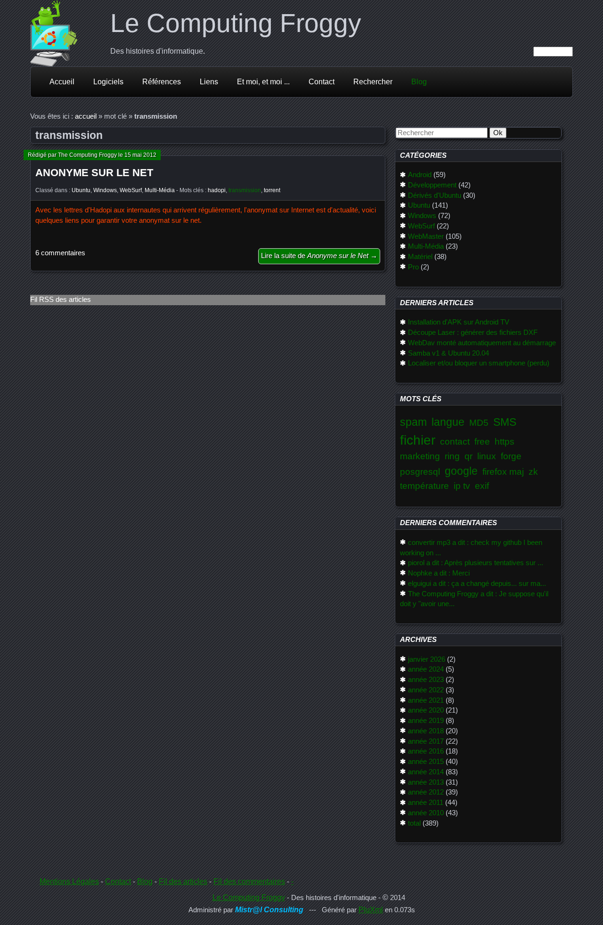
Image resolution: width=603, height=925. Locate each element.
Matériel (420, 256)
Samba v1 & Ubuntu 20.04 (448, 353)
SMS (504, 422)
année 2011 (425, 802)
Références (161, 82)
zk (533, 472)
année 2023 (426, 679)
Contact (321, 82)
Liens (209, 82)
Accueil (61, 82)
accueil (86, 116)
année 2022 (426, 690)
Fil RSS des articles (60, 299)
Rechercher (372, 82)
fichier (417, 440)
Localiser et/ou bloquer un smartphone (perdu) (478, 363)
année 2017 (426, 741)
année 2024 (426, 669)
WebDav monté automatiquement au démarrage (482, 343)
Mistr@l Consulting (269, 910)
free (482, 441)
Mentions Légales (69, 881)
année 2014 (426, 772)
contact (455, 441)
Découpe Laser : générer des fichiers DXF (473, 332)
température (424, 486)
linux (486, 456)
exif (482, 486)
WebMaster (426, 236)
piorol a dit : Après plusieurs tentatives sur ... (475, 563)
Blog (419, 82)
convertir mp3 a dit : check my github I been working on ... (471, 548)
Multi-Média (160, 190)
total (414, 823)
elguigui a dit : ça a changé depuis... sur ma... (477, 583)
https (504, 441)
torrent (272, 190)
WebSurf (131, 190)
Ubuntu (81, 190)
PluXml (371, 910)
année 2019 (426, 720)
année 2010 (426, 813)
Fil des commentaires (249, 881)
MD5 (479, 423)
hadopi (217, 190)
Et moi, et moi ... (263, 82)
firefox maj (503, 472)
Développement (432, 185)
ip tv (462, 486)
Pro (413, 267)
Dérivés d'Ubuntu (434, 195)
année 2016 (426, 751)
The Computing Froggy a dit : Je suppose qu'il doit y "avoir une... (474, 599)
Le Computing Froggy (235, 23)
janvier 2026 (426, 659)
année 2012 (426, 792)
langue (448, 422)
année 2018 (426, 731)
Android (420, 175)
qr (468, 456)
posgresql (420, 472)
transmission (244, 190)
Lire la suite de (319, 256)
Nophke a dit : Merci (439, 573)
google (461, 471)
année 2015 (426, 761)
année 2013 (426, 782)
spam (413, 422)
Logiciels (108, 82)
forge (511, 456)
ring (452, 456)
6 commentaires (60, 253)
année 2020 (426, 710)
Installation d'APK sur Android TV (458, 322)
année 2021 (426, 700)
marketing (420, 456)
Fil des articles (183, 881)
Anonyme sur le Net (94, 173)
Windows (105, 190)
